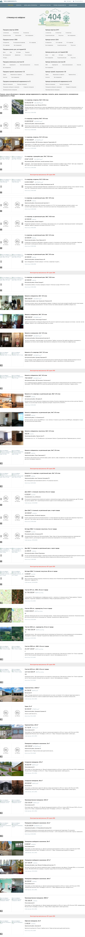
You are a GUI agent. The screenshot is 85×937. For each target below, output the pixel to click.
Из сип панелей (28, 55)
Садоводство (13, 64)
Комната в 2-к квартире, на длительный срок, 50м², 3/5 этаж (42, 394)
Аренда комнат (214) (52, 39)
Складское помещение (29, 87)
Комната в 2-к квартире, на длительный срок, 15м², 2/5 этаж (42, 473)
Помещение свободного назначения (11, 87)
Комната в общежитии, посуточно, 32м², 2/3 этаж (39, 431)
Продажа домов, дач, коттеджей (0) (14, 49)
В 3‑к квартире (6, 45)
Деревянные (17, 55)
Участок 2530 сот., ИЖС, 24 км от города (37, 646)
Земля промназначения (25, 64)
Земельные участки (45, 5)
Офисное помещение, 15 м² (33, 921)
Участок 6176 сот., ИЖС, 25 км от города (37, 669)
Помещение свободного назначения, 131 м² (37, 823)
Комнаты (18, 5)
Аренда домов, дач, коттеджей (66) (56, 52)
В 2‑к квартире (32, 42)
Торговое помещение (22, 84)
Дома (4, 52)
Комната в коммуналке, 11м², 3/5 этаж (36, 333)
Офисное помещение (8, 84)
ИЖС (4, 64)
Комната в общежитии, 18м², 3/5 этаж (36, 314)
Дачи (11, 52)
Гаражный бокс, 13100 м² (32, 687)
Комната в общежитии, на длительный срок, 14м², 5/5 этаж (42, 412)
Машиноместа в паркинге (16, 74)
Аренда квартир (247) (52, 30)
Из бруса (5, 57)
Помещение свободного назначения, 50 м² (37, 841)
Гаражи (4, 74)
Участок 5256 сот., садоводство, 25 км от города (39, 627)
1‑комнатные (6, 32)
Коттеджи (18, 52)
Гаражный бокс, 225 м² (31, 725)
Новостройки (18, 35)
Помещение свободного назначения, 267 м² (38, 860)
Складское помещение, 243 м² (34, 762)
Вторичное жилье (7, 35)
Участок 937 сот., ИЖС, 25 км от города (36, 590)
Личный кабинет (79, 1)
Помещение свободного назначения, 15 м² (37, 743)
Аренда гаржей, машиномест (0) (55, 71)
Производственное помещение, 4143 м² (36, 800)
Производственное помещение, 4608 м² (36, 898)
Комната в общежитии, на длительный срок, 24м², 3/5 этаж (42, 450)
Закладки (69, 1)
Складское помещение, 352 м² (34, 780)
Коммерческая (73, 5)
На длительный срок (49, 35)
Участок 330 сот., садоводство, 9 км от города (38, 608)
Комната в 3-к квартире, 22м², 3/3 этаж (36, 352)
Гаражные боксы (29, 74)
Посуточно (61, 35)
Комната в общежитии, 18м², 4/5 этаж (36, 296)
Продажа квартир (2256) (10, 30)
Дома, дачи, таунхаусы (30, 5)
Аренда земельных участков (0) (55, 62)
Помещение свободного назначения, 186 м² (37, 878)
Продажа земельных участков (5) (13, 62)
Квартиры (10, 5)
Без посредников (29, 35)
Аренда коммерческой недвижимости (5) (58, 81)
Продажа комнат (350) (10, 39)
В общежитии (6, 42)
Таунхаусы (27, 52)
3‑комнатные (26, 32)
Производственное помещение (10, 89)
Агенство (36, 64)
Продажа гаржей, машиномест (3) (14, 71)
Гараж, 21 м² (28, 706)
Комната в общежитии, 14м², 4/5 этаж (36, 375)
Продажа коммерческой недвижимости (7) (17, 81)
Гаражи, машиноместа (60, 5)
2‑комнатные (16, 32)
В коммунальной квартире (19, 42)
